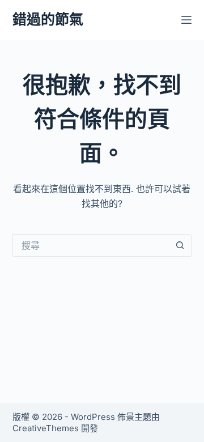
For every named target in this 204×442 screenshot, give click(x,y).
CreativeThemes (45, 428)
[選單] (186, 20)
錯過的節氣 (47, 19)
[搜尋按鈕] (180, 245)
